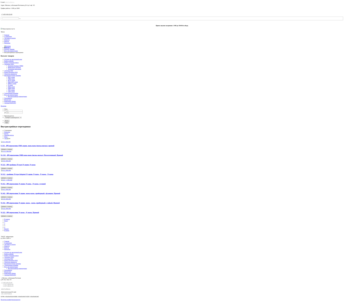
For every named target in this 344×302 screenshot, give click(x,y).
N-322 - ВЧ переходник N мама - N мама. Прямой (20, 212)
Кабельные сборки (10, 101)
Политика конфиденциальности (10, 299)
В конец (6, 230)
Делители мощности (10, 74)
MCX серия (11, 80)
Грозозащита (8, 98)
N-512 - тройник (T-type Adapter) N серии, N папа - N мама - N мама (27, 174)
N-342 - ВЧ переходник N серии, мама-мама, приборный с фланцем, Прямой (30, 193)
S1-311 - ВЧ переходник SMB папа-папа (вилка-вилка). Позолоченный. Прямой (32, 155)
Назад (6, 221)
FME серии (11, 79)
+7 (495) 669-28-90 (6, 14)
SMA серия (11, 87)
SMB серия (11, 88)
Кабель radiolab (9, 61)
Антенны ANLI (9, 64)
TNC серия (11, 90)
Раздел (6, 133)
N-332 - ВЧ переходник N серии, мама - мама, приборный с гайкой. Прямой (30, 203)
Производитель (9, 135)
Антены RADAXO (10, 103)
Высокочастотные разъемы (12, 75)
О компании (8, 36)
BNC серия (11, 77)
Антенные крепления (14, 69)
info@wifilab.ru (9, 2)
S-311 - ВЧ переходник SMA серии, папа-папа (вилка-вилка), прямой (27, 146)
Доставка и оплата (10, 38)
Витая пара (7, 99)
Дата (5, 138)
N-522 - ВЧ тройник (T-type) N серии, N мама (18, 165)
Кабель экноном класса (11, 62)
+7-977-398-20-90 (8, 284)
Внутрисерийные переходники (17, 96)
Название (7, 132)
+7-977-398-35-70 (8, 286)
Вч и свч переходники (11, 95)
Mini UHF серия (13, 82)
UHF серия (11, 91)
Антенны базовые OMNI (15, 66)
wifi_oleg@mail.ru (6, 293)
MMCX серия (12, 83)
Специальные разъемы (11, 93)
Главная (6, 35)
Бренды (6, 41)
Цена (5, 137)
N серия (10, 85)
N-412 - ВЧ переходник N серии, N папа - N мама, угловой (23, 184)
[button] (3, 106)
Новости (7, 40)
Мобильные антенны (14, 67)
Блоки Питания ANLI (11, 72)
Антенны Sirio (8, 70)
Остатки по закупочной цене (13, 59)
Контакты (7, 43)
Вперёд (6, 229)
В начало (7, 219)
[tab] (172, 106)
